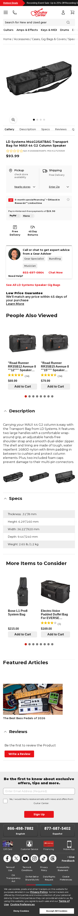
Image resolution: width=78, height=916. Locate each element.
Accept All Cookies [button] (56, 911)
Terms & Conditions (26, 869)
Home (7, 39)
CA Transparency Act (13, 878)
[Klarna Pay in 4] (28, 216)
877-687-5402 (57, 828)
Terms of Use (10, 869)
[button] (39, 411)
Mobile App (69, 849)
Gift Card (7, 849)
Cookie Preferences (22, 904)
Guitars (8, 30)
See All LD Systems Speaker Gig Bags (33, 285)
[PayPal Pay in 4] (14, 216)
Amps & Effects (27, 30)
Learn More (15, 304)
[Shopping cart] (72, 12)
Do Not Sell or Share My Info (32, 878)
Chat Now (55, 272)
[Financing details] (68, 199)
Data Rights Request (49, 878)
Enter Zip (54, 186)
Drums (64, 30)
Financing (48, 849)
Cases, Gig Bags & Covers (49, 39)
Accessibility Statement (62, 869)
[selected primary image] (39, 78)
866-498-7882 (20, 828)
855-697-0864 (33, 272)
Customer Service (29, 849)
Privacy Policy (39, 892)
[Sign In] (63, 12)
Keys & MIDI (49, 30)
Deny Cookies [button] (21, 911)
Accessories (22, 39)
